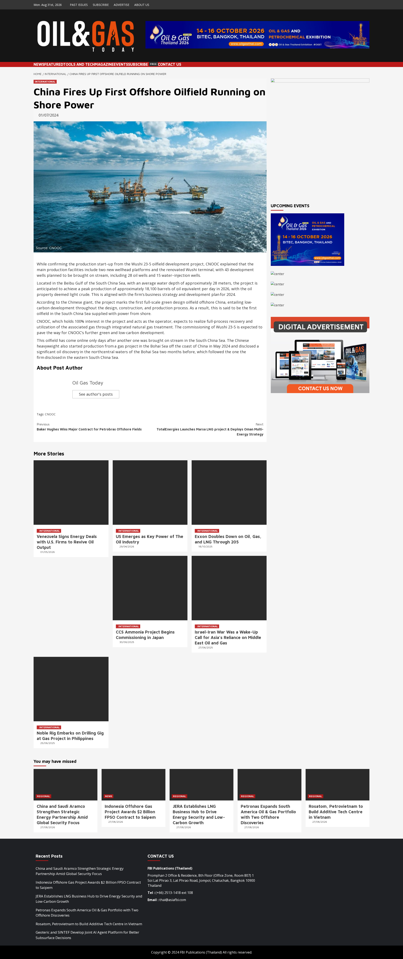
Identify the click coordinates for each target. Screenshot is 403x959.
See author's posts (96, 394)
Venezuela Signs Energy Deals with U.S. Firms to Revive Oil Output (67, 542)
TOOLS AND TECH (79, 64)
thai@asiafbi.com (172, 899)
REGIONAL (43, 796)
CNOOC (50, 414)
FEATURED (53, 64)
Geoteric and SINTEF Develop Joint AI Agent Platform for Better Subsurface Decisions (87, 935)
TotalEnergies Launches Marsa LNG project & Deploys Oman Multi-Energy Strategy (210, 429)
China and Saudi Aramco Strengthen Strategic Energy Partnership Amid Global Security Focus (80, 871)
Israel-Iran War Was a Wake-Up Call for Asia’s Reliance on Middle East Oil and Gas (228, 637)
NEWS (39, 64)
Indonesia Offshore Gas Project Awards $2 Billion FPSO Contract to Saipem (130, 812)
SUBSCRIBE (101, 5)
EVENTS (121, 64)
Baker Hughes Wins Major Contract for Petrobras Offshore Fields (89, 426)
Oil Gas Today (87, 383)
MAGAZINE (104, 64)
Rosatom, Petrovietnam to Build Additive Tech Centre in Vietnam (336, 812)
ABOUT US (141, 5)
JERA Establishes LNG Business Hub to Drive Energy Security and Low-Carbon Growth (89, 899)
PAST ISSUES (79, 5)
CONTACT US (169, 64)
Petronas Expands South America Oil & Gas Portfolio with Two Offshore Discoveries (87, 913)
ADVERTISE (121, 5)
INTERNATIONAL (45, 81)
